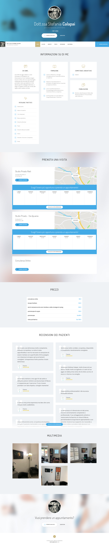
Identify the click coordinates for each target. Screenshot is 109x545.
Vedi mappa (75, 175)
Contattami (62, 35)
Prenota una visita (103, 44)
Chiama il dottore (23, 180)
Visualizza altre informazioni (54, 424)
